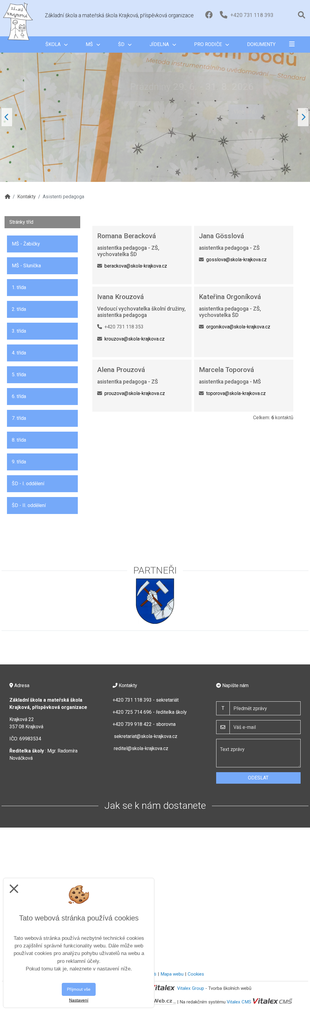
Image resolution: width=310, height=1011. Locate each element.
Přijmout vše (79, 989)
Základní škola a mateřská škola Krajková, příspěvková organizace (119, 15)
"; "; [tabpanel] (129, 131)
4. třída (19, 353)
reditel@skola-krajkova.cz (141, 748)
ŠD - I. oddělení (28, 483)
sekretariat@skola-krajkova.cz (145, 736)
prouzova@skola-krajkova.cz (134, 393)
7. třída (19, 418)
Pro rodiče (208, 44)
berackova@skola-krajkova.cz (135, 266)
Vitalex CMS (239, 1001)
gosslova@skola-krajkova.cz (236, 259)
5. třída (19, 374)
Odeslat (258, 778)
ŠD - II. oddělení (29, 505)
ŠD (122, 44)
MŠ (90, 44)
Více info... (246, 109)
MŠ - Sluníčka (26, 265)
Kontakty (26, 196)
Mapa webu (171, 974)
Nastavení (78, 1000)
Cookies (196, 974)
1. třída (19, 287)
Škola (53, 44)
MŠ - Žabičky (26, 244)
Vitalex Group (190, 988)
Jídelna (160, 44)
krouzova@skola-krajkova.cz (134, 339)
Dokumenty (261, 44)
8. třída (19, 440)
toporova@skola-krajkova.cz (236, 393)
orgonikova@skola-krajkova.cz (238, 327)
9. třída (19, 462)
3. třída (19, 331)
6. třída (19, 396)
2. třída (19, 309)
